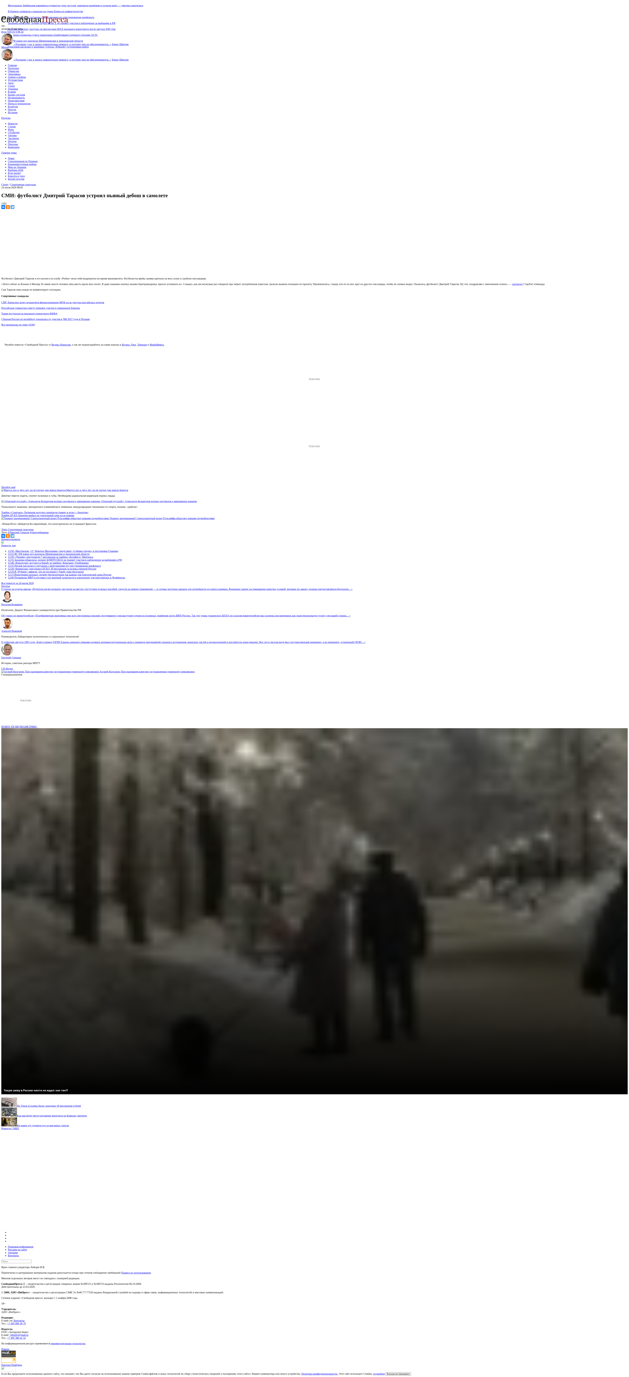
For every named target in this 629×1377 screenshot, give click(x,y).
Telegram (142, 344)
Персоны (13, 144)
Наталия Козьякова (11, 604)
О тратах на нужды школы (16, 589)
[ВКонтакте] (3, 207)
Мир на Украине (17, 167)
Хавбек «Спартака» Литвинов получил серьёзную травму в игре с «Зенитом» (44, 512)
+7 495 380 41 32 (16, 1338)
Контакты (13, 1255)
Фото (11, 129)
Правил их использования (136, 1272)
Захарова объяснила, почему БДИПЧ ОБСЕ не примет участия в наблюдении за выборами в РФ (65, 560)
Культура (13, 106)
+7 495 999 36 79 (16, 1323)
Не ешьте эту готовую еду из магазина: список (43, 1125)
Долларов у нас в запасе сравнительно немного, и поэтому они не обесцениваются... (62, 44)
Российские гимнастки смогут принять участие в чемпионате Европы (40, 308)
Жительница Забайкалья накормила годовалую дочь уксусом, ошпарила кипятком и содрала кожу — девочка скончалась (75, 5)
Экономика (14, 74)
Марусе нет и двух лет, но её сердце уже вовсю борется (97, 490)
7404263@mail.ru (19, 1335)
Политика (13, 68)
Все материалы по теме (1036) (18, 324)
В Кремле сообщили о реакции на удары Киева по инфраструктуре (45, 11)
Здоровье (13, 88)
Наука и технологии (19, 103)
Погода (12, 109)
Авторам (13, 1252)
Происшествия (16, 100)
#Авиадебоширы (39, 532)
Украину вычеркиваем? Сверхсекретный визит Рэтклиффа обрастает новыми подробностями (162, 518)
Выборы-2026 (15, 170)
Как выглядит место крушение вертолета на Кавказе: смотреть (52, 1115)
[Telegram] (12, 207)
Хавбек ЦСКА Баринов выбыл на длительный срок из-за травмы (37, 515)
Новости (13, 123)
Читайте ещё (8, 487)
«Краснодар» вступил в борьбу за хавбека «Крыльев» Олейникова (48, 562)
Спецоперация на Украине (23, 161)
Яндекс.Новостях (61, 344)
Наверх (5, 1349)
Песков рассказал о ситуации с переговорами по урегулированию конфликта (54, 565)
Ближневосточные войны (22, 164)
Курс (4, 31)
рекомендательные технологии (68, 1343)
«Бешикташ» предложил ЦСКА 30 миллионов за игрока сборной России (52, 568)
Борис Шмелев (120, 44)
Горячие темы (9, 152)
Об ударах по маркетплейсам (17, 615)
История (12, 112)
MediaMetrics (157, 344)
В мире (12, 91)
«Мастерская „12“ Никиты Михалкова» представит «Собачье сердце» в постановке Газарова (63, 551)
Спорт (11, 86)
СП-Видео (13, 132)
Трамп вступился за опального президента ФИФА (29, 313)
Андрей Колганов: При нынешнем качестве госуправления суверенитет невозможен (147, 671)
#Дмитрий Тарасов (18, 532)
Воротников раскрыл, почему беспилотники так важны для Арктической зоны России (59, 574)
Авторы (12, 135)
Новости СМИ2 (10, 1128)
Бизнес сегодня (16, 94)
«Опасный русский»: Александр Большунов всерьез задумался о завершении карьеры (149, 501)
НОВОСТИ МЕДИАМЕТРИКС (19, 726)
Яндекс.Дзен (129, 344)
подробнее (379, 1373)
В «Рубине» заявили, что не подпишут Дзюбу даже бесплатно (46, 571)
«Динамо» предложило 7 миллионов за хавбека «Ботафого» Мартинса (50, 557)
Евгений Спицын (11, 657)
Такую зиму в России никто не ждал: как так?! (36, 1090)
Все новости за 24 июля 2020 (17, 583)
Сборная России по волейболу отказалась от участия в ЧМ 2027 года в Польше (45, 319)
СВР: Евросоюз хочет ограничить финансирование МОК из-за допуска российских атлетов (52, 302)
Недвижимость (16, 97)
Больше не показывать (398, 1374)
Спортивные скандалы (23, 184)
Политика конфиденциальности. (319, 1373)
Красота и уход (16, 176)
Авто (11, 83)
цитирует (517, 284)
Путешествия (15, 80)
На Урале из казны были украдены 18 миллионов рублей (49, 1105)
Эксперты (13, 138)
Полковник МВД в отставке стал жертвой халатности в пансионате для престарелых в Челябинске (66, 577)
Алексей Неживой (11, 631)
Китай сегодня (16, 179)
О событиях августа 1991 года (18, 642)
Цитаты (12, 141)
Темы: (11, 158)
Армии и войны (17, 77)
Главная (12, 65)
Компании (13, 147)
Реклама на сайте (17, 1249)
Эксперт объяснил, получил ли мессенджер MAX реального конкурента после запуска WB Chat (61, 29)
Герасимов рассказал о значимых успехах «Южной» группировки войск (48, 46)
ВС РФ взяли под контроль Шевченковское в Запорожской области (49, 554)
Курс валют (14, 173)
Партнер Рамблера (11, 1365)
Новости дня (8, 545)
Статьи (12, 126)
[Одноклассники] (8, 207)
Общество (13, 71)
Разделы (5, 118)
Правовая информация (20, 1246)
